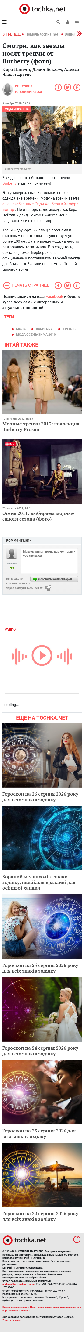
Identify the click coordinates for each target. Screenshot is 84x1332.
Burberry (9, 183)
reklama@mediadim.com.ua (18, 1284)
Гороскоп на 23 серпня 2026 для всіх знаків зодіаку (39, 1133)
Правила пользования (15, 1307)
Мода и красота (17, 109)
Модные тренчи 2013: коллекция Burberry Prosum (41, 426)
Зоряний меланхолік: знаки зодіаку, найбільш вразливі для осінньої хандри (39, 882)
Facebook (54, 296)
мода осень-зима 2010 (36, 334)
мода (21, 329)
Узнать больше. (11, 1320)
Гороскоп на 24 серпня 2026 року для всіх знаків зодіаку (40, 1051)
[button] (67, 22)
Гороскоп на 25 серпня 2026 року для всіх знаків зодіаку (40, 968)
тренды (69, 329)
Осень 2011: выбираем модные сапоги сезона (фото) (38, 516)
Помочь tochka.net (42, 34)
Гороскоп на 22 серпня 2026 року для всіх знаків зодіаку (40, 1216)
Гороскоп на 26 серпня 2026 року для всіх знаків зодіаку (40, 797)
